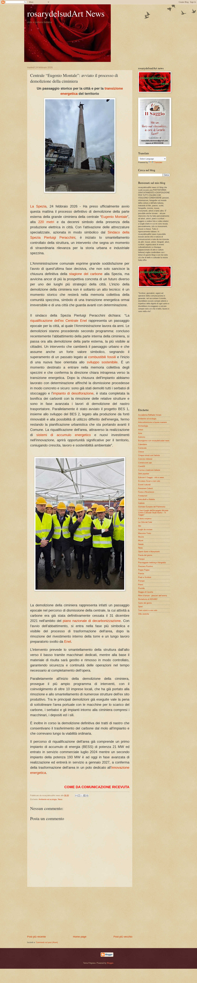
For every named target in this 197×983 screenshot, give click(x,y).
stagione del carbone (85, 274)
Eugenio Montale (114, 217)
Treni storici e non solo (147, 610)
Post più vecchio (122, 936)
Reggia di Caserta (145, 592)
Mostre (141, 537)
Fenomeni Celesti (145, 488)
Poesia (141, 573)
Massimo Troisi (144, 533)
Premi (140, 585)
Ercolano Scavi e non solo (149, 481)
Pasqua (141, 559)
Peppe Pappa (143, 570)
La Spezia (38, 206)
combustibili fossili (102, 357)
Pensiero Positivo (145, 566)
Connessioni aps (145, 463)
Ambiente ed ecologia (48, 799)
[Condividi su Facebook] (84, 795)
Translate (158, 162)
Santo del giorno (145, 603)
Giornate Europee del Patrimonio (151, 507)
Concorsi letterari (145, 459)
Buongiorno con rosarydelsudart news (153, 441)
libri (139, 526)
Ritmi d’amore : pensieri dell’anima (152, 596)
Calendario (142, 444)
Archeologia (143, 426)
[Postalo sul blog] (79, 795)
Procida (141, 588)
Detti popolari (143, 474)
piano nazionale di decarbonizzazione (92, 621)
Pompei (141, 581)
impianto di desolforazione (73, 393)
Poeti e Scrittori (144, 577)
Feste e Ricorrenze (146, 492)
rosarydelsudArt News (66, 13)
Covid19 (141, 466)
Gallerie (141, 503)
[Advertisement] (79, 911)
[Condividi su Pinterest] (87, 795)
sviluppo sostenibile (102, 362)
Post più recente (36, 936)
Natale (140, 544)
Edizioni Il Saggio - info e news (151, 477)
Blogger (110, 963)
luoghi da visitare (145, 529)
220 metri (46, 222)
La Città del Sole (145, 522)
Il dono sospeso (144, 518)
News (60, 799)
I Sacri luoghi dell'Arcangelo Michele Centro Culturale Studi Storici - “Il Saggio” (153, 512)
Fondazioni (142, 496)
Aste (140, 433)
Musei (140, 540)
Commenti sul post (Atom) (47, 942)
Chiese (141, 452)
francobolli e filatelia (146, 499)
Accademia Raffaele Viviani (149, 415)
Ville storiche (143, 614)
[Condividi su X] (81, 795)
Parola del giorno (145, 555)
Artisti (140, 430)
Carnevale (142, 448)
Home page (79, 936)
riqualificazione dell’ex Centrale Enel (58, 321)
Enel (67, 641)
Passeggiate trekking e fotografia (152, 562)
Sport (140, 607)
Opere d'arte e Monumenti (149, 552)
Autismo (141, 437)
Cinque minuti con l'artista (149, 455)
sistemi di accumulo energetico (63, 435)
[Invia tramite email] (76, 795)
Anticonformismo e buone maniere (152, 422)
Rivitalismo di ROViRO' (147, 599)
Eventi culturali (144, 485)
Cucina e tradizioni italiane (149, 470)
